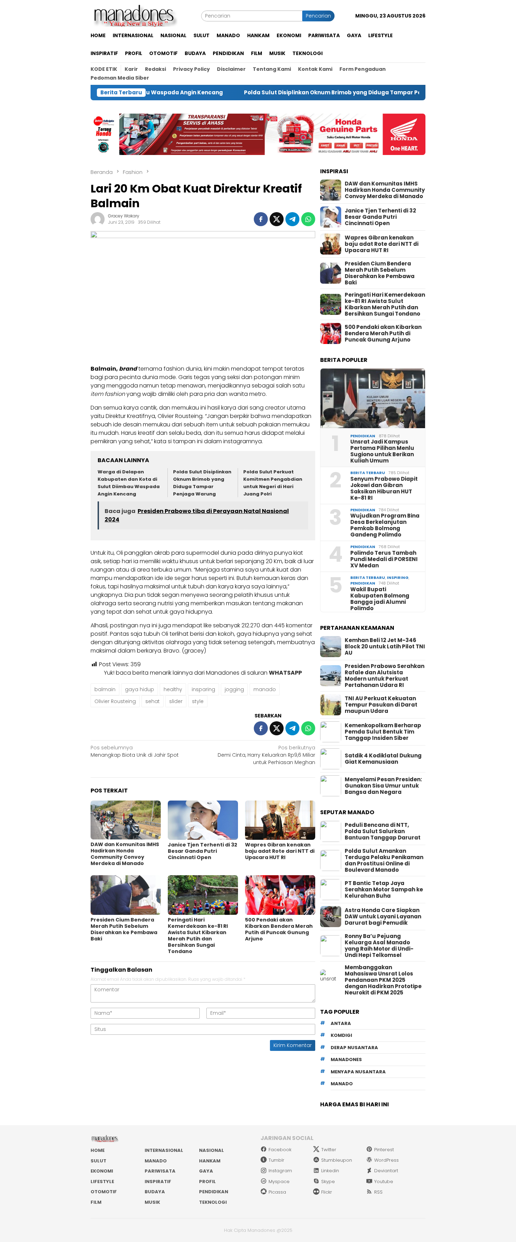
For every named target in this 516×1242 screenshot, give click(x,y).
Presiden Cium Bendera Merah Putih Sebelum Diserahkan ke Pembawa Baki (124, 929)
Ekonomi (102, 1171)
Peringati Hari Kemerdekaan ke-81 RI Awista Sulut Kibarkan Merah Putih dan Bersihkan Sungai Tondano (198, 935)
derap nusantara (354, 1047)
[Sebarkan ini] (261, 219)
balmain (104, 689)
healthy (173, 689)
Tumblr (276, 1160)
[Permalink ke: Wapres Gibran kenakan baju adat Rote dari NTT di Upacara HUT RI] (280, 820)
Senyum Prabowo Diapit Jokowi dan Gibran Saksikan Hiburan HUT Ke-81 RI (384, 488)
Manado (156, 1160)
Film (96, 1202)
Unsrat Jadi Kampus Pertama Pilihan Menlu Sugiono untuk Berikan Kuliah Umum (382, 451)
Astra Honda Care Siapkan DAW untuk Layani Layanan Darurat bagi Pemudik (383, 916)
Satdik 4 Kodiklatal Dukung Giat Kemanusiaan (383, 758)
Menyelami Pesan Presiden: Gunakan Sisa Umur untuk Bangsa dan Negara (383, 785)
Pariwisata (160, 1171)
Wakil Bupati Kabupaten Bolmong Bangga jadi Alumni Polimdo (379, 599)
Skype (328, 1181)
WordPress (386, 1160)
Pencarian (318, 15)
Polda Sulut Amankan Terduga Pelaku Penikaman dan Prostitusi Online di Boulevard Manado (384, 860)
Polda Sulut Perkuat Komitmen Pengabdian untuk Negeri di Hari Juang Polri (272, 482)
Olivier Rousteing (115, 701)
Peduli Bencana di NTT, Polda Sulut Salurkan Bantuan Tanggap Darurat (383, 831)
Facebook (280, 1149)
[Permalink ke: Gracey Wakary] (98, 218)
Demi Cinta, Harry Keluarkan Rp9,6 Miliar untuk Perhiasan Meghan (266, 755)
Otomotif (104, 1191)
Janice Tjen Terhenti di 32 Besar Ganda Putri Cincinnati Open (202, 851)
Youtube (383, 1181)
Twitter (328, 1149)
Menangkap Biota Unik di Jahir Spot (135, 751)
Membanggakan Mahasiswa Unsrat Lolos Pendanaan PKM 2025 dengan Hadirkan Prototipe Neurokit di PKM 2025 (383, 980)
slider (176, 701)
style (198, 701)
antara (341, 1023)
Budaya (155, 1191)
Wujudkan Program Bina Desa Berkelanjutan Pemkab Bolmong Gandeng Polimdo (384, 525)
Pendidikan (362, 436)
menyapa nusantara (358, 1071)
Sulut (98, 1160)
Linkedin (330, 1170)
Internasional (164, 1150)
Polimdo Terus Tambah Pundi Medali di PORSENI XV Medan (384, 559)
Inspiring (398, 577)
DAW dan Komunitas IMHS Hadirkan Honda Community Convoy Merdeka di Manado (125, 854)
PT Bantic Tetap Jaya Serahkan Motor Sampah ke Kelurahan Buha (384, 889)
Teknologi (213, 1202)
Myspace (279, 1181)
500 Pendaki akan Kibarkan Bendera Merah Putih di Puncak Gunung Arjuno (279, 929)
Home (98, 1150)
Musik (152, 1202)
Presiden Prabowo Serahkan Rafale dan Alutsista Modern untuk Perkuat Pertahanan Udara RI (384, 675)
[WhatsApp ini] (308, 219)
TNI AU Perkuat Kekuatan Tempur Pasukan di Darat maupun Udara (381, 704)
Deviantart (386, 1170)
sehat (152, 701)
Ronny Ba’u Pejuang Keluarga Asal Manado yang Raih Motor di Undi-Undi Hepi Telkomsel (379, 945)
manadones (346, 1059)
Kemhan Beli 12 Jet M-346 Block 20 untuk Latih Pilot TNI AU (385, 646)
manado (264, 689)
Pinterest (384, 1149)
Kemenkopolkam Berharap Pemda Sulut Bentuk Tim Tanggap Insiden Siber (383, 731)
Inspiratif (158, 1181)
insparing (203, 689)
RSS (378, 1192)
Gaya (206, 1171)
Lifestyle (102, 1181)
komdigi (341, 1035)
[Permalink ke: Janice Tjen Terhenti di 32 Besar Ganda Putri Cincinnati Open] (203, 820)
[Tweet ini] (277, 219)
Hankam (209, 1160)
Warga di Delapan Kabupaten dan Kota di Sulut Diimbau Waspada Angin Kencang (129, 482)
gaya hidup (139, 689)
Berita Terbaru (367, 472)
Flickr (326, 1192)
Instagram (280, 1170)
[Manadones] (134, 15)
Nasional (211, 1150)
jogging (234, 689)
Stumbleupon (336, 1160)
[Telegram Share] (292, 219)
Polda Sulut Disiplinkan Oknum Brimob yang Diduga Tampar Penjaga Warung (309, 92)
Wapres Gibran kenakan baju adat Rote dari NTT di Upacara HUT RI (280, 851)
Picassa (277, 1192)
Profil (207, 1181)
